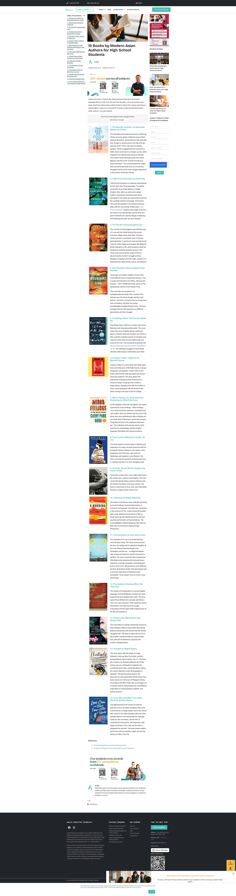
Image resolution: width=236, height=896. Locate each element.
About (101, 9)
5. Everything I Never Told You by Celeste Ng (75, 37)
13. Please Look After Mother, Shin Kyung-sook (75, 75)
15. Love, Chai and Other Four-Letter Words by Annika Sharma (76, 82)
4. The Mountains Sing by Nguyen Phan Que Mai (74, 32)
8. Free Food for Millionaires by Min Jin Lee (76, 53)
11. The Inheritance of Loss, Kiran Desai (75, 66)
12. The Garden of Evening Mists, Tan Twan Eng (74, 71)
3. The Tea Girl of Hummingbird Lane (76, 28)
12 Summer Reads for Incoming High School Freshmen (113, 748)
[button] (84, 16)
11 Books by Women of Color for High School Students (158, 111)
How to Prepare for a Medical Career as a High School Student (159, 89)
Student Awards (133, 9)
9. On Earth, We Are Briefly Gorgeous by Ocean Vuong (75, 57)
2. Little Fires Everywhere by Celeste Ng (75, 23)
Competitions (118, 9)
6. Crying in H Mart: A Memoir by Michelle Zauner (75, 42)
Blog (109, 9)
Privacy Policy (137, 887)
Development (93, 804)
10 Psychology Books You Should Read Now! (109, 745)
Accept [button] (151, 891)
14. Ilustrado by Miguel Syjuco (75, 79)
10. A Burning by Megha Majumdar (74, 62)
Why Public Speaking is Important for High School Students (158, 68)
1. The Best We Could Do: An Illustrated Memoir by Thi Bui (75, 19)
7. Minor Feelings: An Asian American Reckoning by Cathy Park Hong (75, 47)
